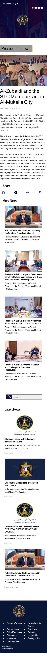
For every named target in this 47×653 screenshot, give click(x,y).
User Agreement (14, 641)
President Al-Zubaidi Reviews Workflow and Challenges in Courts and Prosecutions (22, 367)
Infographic (33, 635)
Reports (31, 632)
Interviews (11, 638)
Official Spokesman (15, 632)
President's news (14, 623)
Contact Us (7, 3)
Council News (13, 629)
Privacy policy (34, 638)
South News (33, 629)
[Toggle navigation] (3, 29)
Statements (12, 635)
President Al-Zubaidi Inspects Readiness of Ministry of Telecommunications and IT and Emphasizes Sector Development (23, 277)
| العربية (15, 3)
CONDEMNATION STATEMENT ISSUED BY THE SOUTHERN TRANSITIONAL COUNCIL (22, 529)
